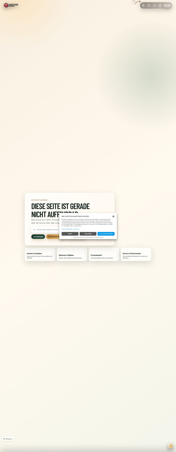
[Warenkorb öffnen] (154, 5)
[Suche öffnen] (143, 5)
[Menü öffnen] (160, 5)
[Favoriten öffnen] (148, 5)
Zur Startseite (38, 237)
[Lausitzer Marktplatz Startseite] (11, 5)
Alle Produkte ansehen (56, 237)
